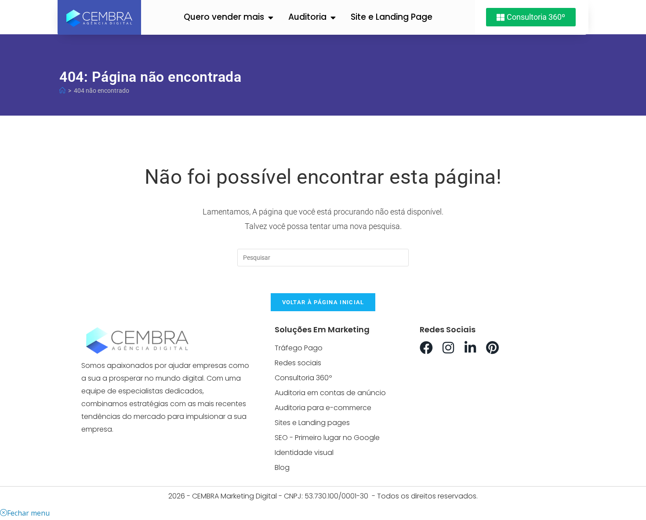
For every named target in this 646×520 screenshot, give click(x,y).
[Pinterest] (492, 347)
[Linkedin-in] (470, 347)
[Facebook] (426, 347)
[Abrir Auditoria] (333, 17)
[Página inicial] (62, 90)
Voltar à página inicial (323, 302)
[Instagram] (448, 347)
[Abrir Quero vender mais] (270, 17)
